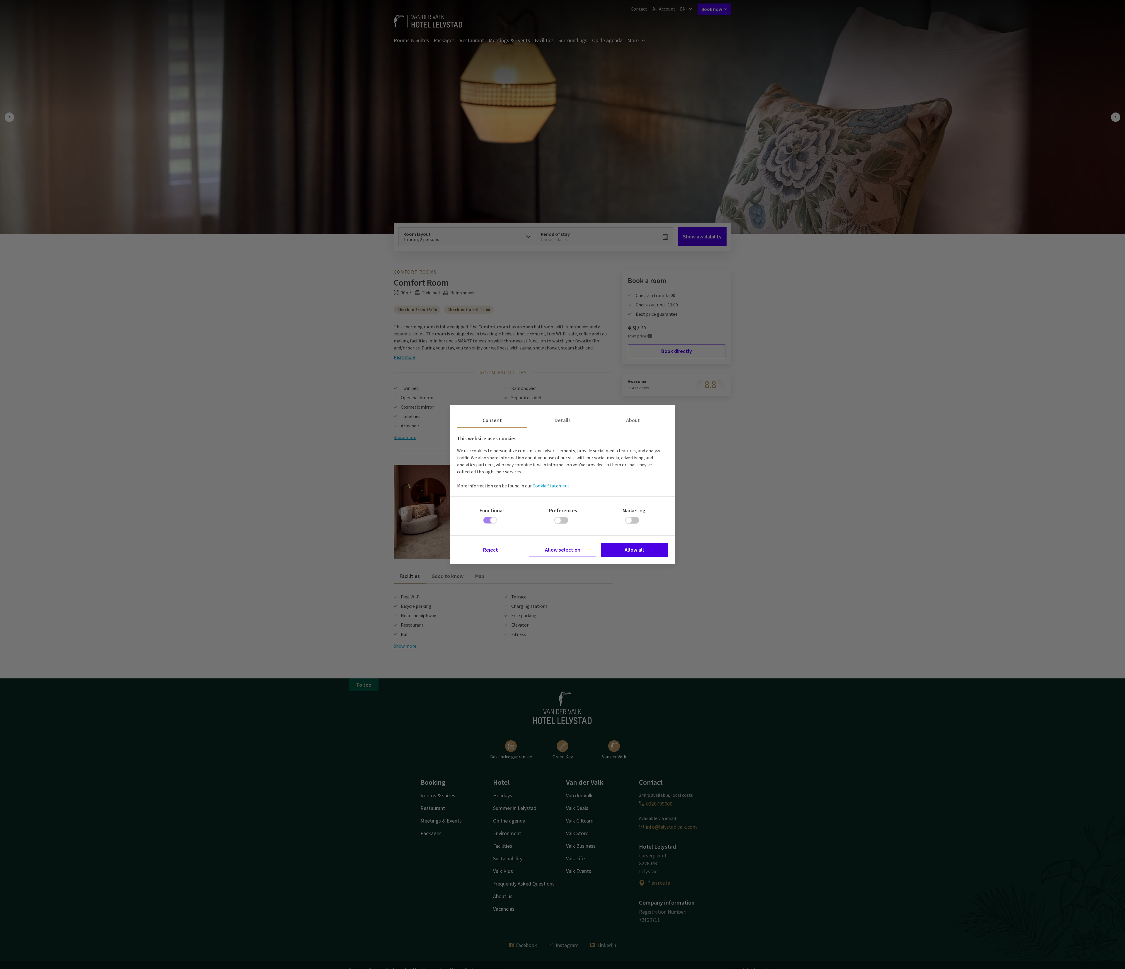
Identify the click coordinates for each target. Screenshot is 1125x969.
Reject (490, 549)
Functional (492, 510)
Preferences (563, 510)
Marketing (634, 510)
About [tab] (633, 420)
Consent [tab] (492, 420)
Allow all (634, 549)
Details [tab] (563, 420)
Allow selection (562, 549)
